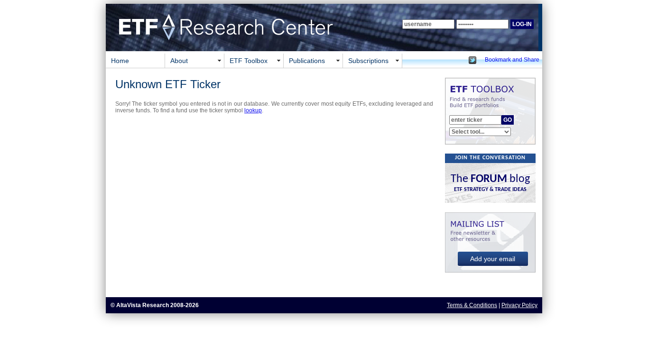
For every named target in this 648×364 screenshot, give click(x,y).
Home (120, 60)
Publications (307, 60)
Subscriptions (368, 60)
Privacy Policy (519, 305)
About (179, 60)
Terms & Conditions (472, 305)
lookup (253, 110)
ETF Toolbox (249, 60)
